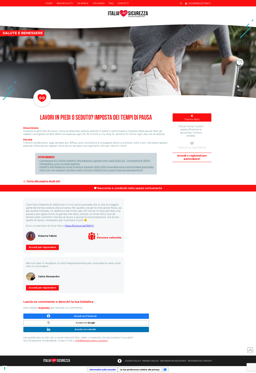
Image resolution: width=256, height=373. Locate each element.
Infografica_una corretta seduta (59, 163)
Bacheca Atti (65, 3)
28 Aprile (83, 3)
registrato (44, 307)
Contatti (123, 3)
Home (49, 3)
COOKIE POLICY (133, 361)
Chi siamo (99, 3)
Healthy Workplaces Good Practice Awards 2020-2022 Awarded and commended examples (96, 167)
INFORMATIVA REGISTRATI (173, 361)
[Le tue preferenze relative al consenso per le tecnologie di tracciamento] (4, 368)
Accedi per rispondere (42, 247)
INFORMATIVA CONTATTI (200, 361)
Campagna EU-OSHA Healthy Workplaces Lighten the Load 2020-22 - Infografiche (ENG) (94, 160)
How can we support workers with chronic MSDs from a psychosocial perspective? (91, 170)
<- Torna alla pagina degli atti (41, 181)
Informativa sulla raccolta (102, 369)
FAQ (111, 3)
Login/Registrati (199, 3)
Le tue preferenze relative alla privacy (139, 369)
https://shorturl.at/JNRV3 (79, 225)
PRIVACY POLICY (150, 361)
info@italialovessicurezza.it (91, 340)
